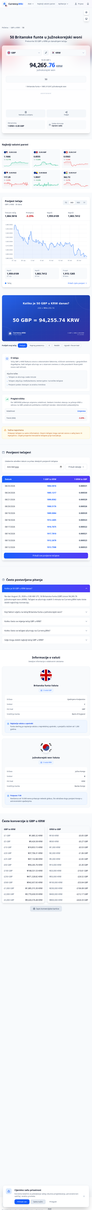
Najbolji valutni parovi (46, 4)
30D (71, 202)
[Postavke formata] (86, 12)
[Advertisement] (46, 16)
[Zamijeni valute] (46, 52)
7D (66, 202)
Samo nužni (38, 1202)
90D (78, 202)
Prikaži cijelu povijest (76, 283)
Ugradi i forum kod (71, 345)
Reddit (57, 345)
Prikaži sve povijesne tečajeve (46, 555)
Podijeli (22, 345)
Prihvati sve (22, 1202)
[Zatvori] (84, 1196)
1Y (84, 202)
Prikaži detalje (75, 467)
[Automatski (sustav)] (86, 19)
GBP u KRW (15, 27)
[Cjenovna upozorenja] (88, 4)
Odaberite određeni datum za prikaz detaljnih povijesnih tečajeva (31, 461)
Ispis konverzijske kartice (47, 908)
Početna (5, 27)
